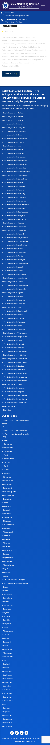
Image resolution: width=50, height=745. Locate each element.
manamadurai (8, 481)
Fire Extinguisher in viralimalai (14, 208)
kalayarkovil (7, 484)
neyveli (5, 569)
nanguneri (6, 708)
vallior (5, 704)
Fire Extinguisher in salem (12, 307)
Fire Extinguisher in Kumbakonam (15, 278)
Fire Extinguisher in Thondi (13, 183)
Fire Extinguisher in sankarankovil (15, 359)
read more (10, 74)
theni (5, 455)
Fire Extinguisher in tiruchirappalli (15, 212)
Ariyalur (6, 576)
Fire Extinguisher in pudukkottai (14, 197)
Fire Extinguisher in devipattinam (15, 179)
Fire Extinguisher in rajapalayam (15, 351)
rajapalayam (7, 671)
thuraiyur (6, 616)
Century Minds (30, 741)
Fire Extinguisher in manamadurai (15, 161)
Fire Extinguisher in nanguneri (14, 388)
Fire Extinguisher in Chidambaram (15, 241)
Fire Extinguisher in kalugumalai (15, 362)
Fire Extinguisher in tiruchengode (15, 311)
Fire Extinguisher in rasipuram (14, 304)
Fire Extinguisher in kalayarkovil (15, 164)
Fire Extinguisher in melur (12, 124)
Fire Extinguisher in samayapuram (15, 263)
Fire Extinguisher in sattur (12, 340)
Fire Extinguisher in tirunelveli (14, 370)
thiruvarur (6, 543)
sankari (6, 635)
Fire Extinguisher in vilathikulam (15, 403)
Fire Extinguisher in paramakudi (14, 168)
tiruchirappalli (8, 532)
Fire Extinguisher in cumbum (13, 142)
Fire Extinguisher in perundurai (14, 322)
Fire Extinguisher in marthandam (15, 395)
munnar (6, 470)
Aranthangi (7, 514)
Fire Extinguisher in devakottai (14, 186)
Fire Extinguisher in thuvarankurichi (16, 205)
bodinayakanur (8, 459)
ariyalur (6, 613)
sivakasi (6, 668)
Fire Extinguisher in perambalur (14, 252)
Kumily (6, 466)
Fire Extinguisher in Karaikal (13, 234)
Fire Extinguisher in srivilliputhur (14, 355)
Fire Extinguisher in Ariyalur (13, 256)
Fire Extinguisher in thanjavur (14, 216)
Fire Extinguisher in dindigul (13, 120)
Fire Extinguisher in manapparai (14, 201)
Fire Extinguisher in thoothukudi (15, 373)
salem (5, 627)
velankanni (7, 547)
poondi (5, 591)
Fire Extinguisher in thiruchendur (15, 381)
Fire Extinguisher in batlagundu (14, 128)
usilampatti (7, 451)
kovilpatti (6, 664)
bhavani (6, 638)
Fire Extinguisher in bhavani (13, 318)
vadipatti (6, 473)
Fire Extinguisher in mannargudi (14, 219)
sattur (5, 660)
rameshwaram (8, 495)
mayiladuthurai (8, 558)
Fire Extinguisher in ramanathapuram (16, 172)
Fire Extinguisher (9, 406)
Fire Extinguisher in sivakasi (13, 348)
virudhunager (7, 653)
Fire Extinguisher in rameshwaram (15, 175)
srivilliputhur (7, 675)
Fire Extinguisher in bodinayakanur (15, 139)
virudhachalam (8, 565)
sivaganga (7, 477)
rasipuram (7, 624)
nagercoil (6, 712)
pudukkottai (7, 517)
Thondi (5, 503)
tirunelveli (6, 690)
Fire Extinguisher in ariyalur (13, 293)
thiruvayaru (7, 594)
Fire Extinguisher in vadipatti (13, 153)
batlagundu (7, 444)
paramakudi (7, 488)
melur (5, 440)
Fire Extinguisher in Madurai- (13, 117)
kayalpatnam (7, 697)
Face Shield (7, 726)
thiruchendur (7, 701)
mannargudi (7, 539)
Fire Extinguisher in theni (12, 135)
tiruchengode (8, 631)
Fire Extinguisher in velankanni (14, 227)
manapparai (7, 521)
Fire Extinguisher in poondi (13, 271)
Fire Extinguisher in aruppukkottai (15, 337)
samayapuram (8, 605)
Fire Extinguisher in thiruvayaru (14, 274)
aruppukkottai (8, 448)
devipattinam (7, 499)
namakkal (6, 620)
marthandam (7, 715)
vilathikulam (7, 723)
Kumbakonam (8, 598)
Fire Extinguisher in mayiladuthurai (15, 238)
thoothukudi (7, 693)
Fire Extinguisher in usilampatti (14, 131)
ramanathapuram (9, 492)
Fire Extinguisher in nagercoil (14, 392)
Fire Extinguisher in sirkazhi (13, 282)
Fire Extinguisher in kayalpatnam (15, 377)
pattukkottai (7, 550)
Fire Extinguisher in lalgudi (13, 267)
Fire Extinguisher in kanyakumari (15, 399)
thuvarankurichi (8, 525)
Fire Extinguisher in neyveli (13, 249)
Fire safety (7, 410)
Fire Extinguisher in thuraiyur (14, 296)
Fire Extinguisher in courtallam (14, 366)
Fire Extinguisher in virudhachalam (15, 245)
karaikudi (6, 510)
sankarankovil (8, 679)
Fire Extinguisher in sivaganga (14, 157)
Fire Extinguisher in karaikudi (14, 190)
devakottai (7, 506)
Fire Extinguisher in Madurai (13, 113)
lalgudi (5, 587)
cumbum (6, 462)
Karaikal (6, 554)
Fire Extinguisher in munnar (13, 150)
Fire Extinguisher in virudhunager (15, 333)
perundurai (7, 642)
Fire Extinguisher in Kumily (12, 146)
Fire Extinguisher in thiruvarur (14, 223)
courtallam (7, 686)
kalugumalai (7, 682)
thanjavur (6, 536)
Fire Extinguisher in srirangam (14, 260)
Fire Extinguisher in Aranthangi (14, 194)
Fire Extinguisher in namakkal (14, 300)
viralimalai (7, 528)
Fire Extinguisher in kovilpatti (14, 344)
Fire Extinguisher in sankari (13, 315)
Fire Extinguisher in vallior (12, 384)
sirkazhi (6, 602)
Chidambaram (8, 561)
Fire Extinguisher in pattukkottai (14, 230)
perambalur (7, 572)
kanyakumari (7, 719)
